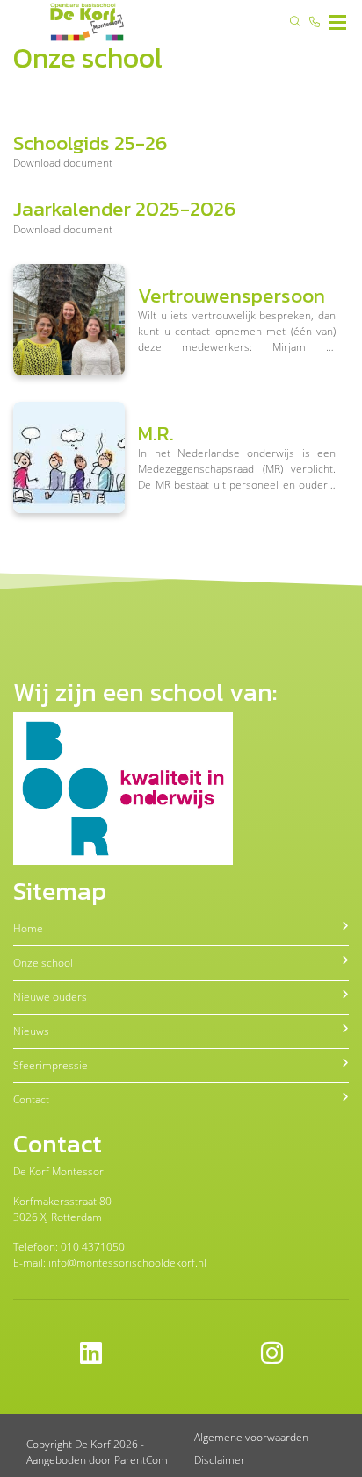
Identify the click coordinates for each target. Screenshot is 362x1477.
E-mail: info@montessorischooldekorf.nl (109, 1262)
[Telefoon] (314, 22)
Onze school (43, 962)
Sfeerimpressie (50, 1065)
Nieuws (31, 1031)
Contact (31, 1099)
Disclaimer (219, 1459)
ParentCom (141, 1459)
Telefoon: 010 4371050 (69, 1246)
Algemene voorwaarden (251, 1437)
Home (28, 928)
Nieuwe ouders (50, 996)
